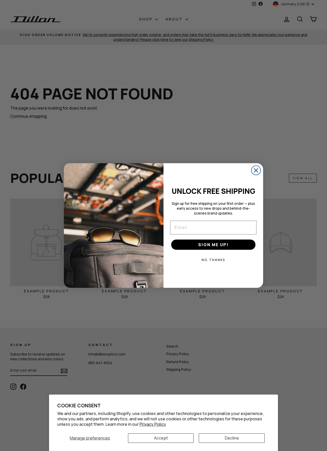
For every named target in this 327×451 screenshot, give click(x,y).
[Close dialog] (256, 170)
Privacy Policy (152, 424)
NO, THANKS (213, 260)
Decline (232, 438)
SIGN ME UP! (213, 244)
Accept (161, 438)
